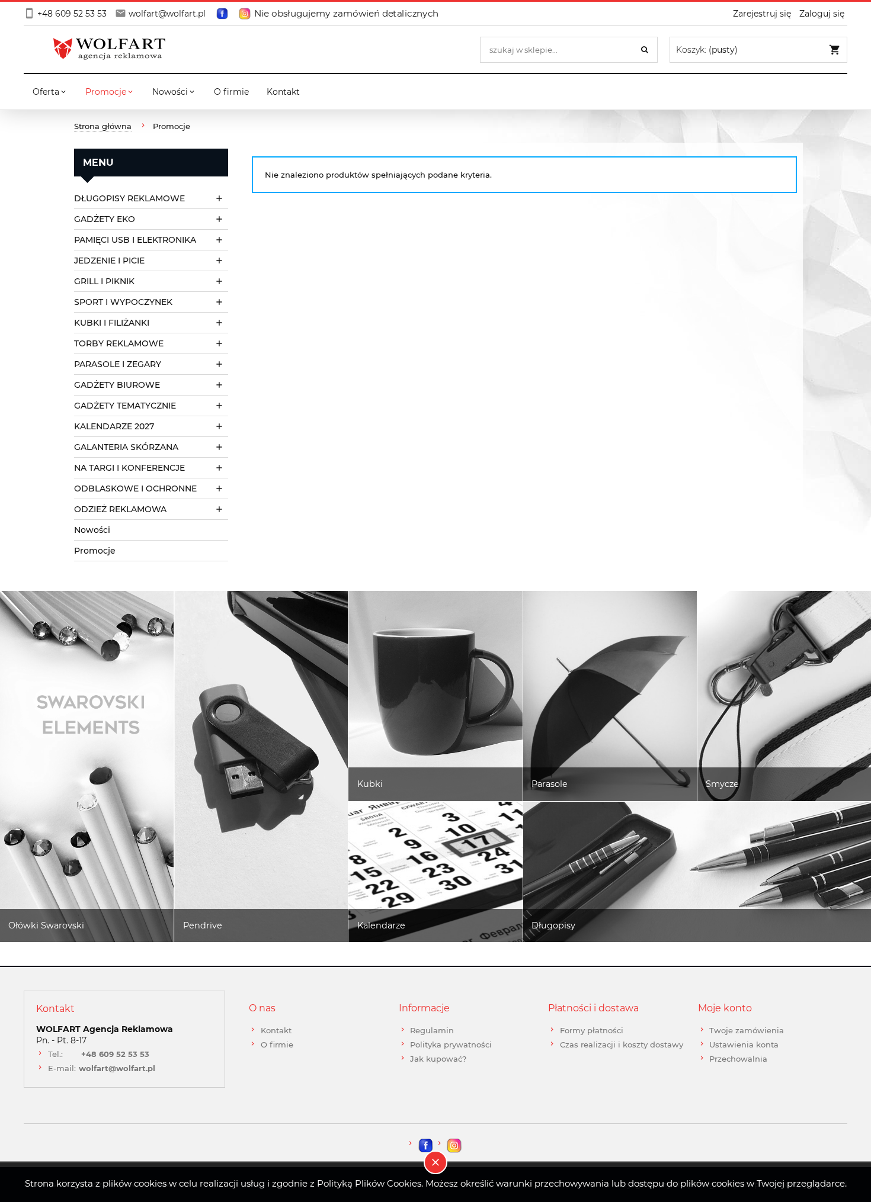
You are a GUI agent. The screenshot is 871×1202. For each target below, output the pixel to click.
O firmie (277, 1044)
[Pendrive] (261, 767)
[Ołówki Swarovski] (87, 767)
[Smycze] (784, 696)
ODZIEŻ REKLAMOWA (120, 509)
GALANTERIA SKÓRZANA (126, 447)
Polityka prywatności (451, 1044)
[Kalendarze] (435, 872)
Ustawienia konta (744, 1044)
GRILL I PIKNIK (104, 281)
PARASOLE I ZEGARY (117, 364)
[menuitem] (50, 92)
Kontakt (276, 1030)
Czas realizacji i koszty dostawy (621, 1044)
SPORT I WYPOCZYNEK (123, 302)
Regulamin (432, 1030)
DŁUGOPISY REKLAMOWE (129, 198)
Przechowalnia (738, 1058)
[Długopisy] (697, 872)
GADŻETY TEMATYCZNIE (125, 405)
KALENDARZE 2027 (114, 426)
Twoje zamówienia (746, 1030)
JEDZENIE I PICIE (109, 260)
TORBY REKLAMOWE (119, 343)
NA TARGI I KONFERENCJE (129, 467)
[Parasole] (610, 696)
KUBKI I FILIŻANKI (111, 322)
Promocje (95, 550)
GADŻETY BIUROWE (117, 385)
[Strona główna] (112, 49)
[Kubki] (435, 696)
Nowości (92, 530)
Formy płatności (591, 1030)
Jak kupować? (438, 1058)
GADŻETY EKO (104, 219)
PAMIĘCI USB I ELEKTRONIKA (135, 239)
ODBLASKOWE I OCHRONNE (135, 488)
